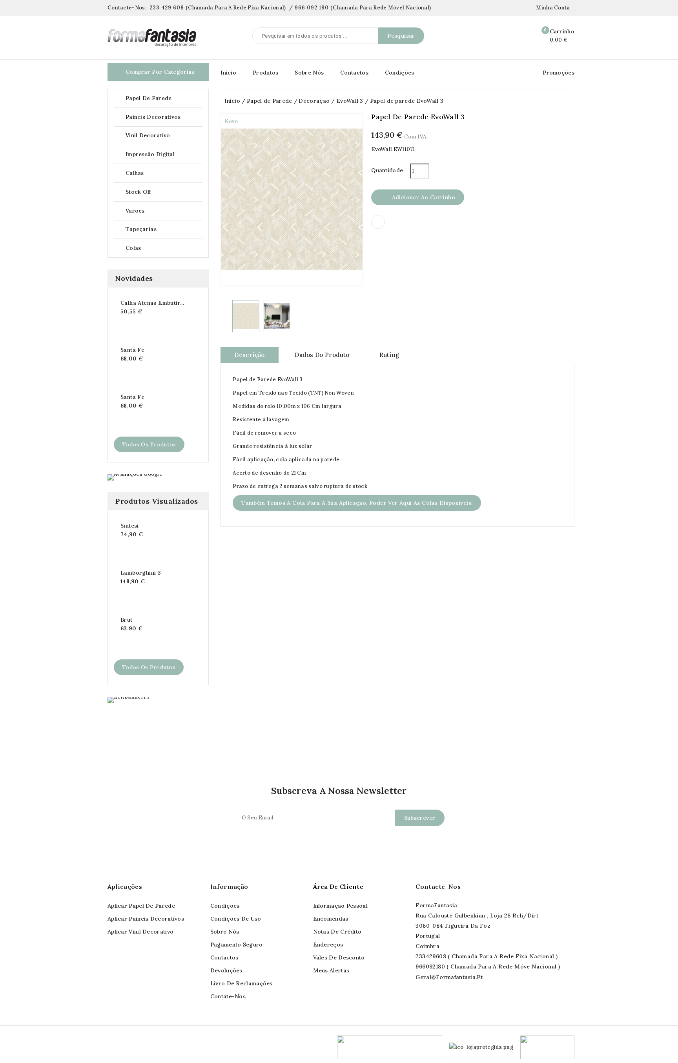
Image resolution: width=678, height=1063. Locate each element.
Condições (399, 72)
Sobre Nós (309, 72)
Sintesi (129, 525)
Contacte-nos (438, 886)
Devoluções (226, 970)
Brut (126, 619)
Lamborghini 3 (140, 572)
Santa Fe (132, 349)
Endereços (328, 944)
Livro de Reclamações (241, 983)
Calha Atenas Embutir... (152, 302)
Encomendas (330, 918)
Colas (133, 247)
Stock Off (138, 191)
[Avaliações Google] (135, 477)
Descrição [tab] (249, 355)
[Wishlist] (522, 36)
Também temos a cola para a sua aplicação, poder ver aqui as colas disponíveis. (356, 502)
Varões (163, 211)
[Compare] (505, 36)
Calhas (163, 173)
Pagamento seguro (236, 944)
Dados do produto (322, 355)
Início (228, 72)
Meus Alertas (331, 970)
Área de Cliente (338, 886)
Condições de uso (235, 918)
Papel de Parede (163, 98)
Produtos (265, 72)
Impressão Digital (150, 154)
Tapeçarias (163, 229)
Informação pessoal (340, 905)
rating (389, 355)
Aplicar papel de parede (141, 905)
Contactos (354, 72)
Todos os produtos (149, 444)
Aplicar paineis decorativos (146, 918)
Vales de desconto (339, 957)
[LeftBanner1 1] (128, 700)
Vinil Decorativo (163, 135)
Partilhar (378, 221)
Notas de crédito (337, 931)
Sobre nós (224, 931)
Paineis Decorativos (163, 117)
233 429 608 (166, 7)
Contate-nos (228, 996)
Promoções (558, 72)
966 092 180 (312, 7)
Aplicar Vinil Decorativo (140, 931)
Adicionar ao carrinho (418, 197)
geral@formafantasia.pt (449, 977)
